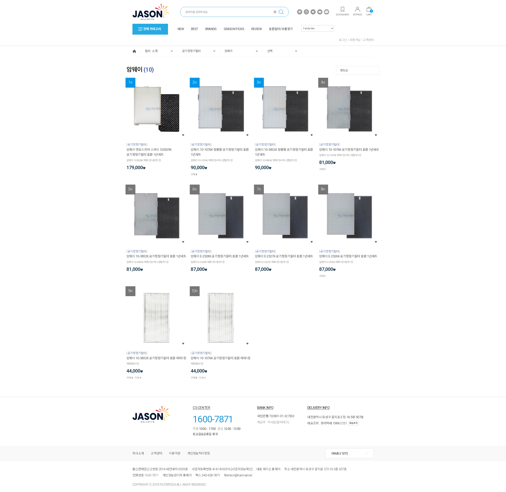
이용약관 (174, 453)
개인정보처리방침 (198, 453)
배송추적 (353, 423)
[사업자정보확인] (241, 469)
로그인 (343, 40)
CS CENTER (201, 408)
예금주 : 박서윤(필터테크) (273, 422)
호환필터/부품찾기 (281, 29)
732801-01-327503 (281, 416)
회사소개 (138, 453)
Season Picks (234, 29)
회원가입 (355, 40)
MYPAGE (357, 14)
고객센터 (368, 40)
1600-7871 (213, 419)
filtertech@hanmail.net (238, 475)
